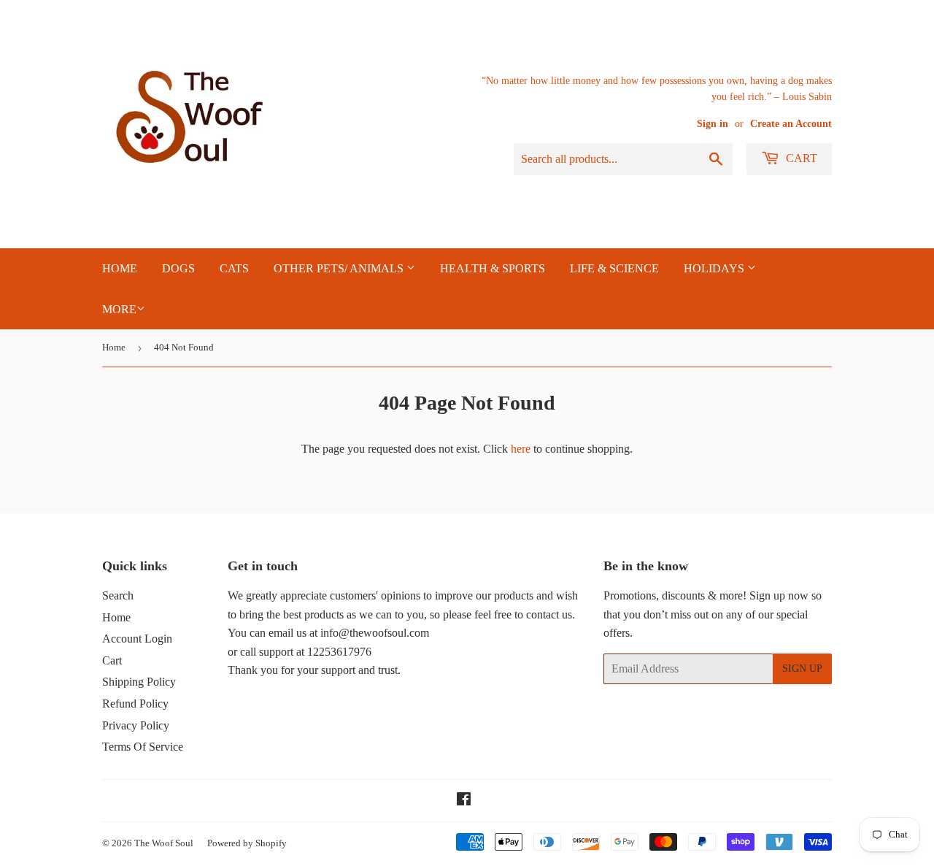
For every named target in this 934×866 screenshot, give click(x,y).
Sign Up (802, 668)
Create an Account (791, 123)
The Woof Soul (163, 843)
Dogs (178, 268)
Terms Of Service (142, 746)
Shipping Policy (139, 681)
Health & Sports (492, 268)
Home (114, 347)
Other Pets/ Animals (340, 268)
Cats (234, 268)
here (520, 448)
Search (118, 595)
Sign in (712, 123)
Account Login (137, 638)
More (119, 309)
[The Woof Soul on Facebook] (463, 800)
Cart (800, 158)
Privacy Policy (135, 725)
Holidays (715, 268)
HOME (119, 268)
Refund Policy (135, 703)
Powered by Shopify (247, 843)
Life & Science (614, 268)
